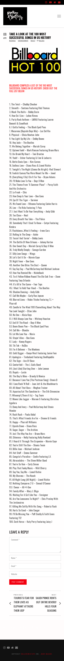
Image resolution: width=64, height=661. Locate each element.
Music (33, 41)
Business (12, 41)
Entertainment (23, 41)
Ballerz (42, 41)
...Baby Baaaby (46, 654)
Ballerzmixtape (28, 654)
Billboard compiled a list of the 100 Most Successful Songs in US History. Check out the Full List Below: (33, 88)
